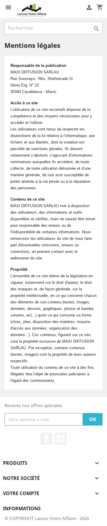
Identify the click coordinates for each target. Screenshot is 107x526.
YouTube (61, 439)
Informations (22, 508)
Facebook (46, 439)
